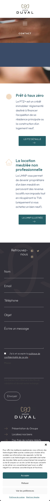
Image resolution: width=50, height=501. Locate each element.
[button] (45, 444)
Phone (7, 362)
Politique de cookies (17, 497)
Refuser (25, 483)
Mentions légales (32, 497)
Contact (25, 33)
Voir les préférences (25, 491)
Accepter (25, 475)
